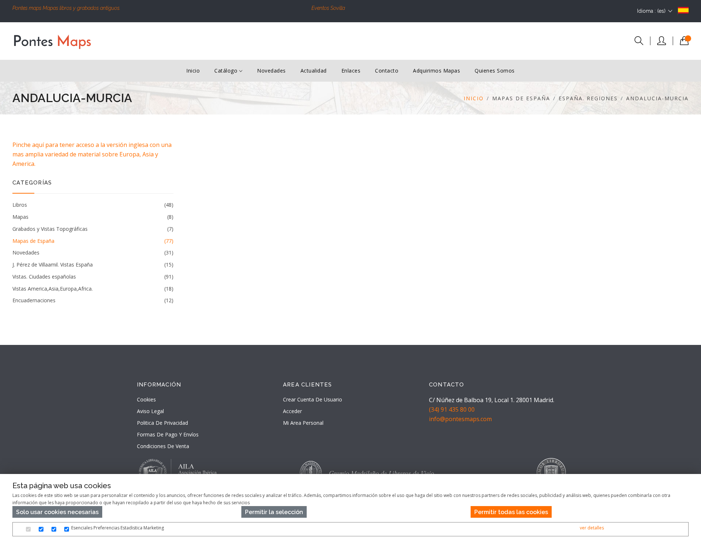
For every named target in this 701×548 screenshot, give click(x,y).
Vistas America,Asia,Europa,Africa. (92, 288)
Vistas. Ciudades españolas (92, 276)
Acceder (292, 411)
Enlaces (351, 70)
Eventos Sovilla (328, 8)
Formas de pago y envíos (168, 434)
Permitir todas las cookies (511, 512)
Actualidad (313, 70)
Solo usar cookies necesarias (57, 512)
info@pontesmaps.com (460, 419)
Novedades (271, 70)
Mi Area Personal (303, 422)
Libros (92, 204)
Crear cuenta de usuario (312, 399)
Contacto (386, 70)
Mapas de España (92, 240)
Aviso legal (150, 411)
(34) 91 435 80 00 (452, 409)
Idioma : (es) (651, 11)
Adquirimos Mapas (436, 70)
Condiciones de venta (163, 446)
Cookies (146, 399)
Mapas (92, 216)
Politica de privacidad (162, 422)
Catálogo (226, 70)
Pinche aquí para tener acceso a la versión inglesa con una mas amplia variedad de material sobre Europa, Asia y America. (92, 154)
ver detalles (592, 528)
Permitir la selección (274, 512)
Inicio (193, 70)
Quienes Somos (495, 70)
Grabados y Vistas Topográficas (92, 228)
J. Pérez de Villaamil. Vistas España (92, 264)
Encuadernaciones (92, 300)
